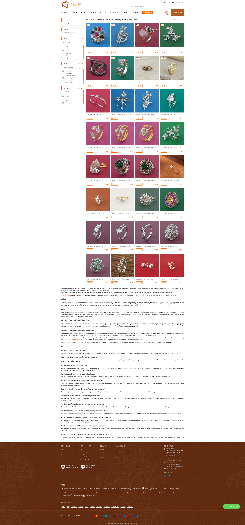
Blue (66, 55)
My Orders (118, 449)
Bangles (102, 449)
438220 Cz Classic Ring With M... (145, 279)
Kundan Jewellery (118, 492)
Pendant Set (103, 458)
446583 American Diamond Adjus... (171, 148)
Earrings (64, 492)
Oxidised (135, 12)
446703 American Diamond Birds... (146, 49)
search (103, 446)
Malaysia (99, 506)
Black (66, 51)
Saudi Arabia (115, 506)
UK (68, 506)
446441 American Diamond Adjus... (97, 115)
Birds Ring (67, 94)
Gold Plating (68, 80)
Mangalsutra (128, 492)
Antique (74, 12)
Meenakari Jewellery (139, 492)
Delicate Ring (68, 98)
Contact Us (64, 455)
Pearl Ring (67, 100)
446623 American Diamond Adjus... (97, 180)
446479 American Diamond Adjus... (97, 148)
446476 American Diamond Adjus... (171, 115)
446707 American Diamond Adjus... (97, 82)
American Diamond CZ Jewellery (92, 488)
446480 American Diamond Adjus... (121, 148)
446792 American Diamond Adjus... (121, 82)
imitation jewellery (75, 339)
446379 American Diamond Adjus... (171, 246)
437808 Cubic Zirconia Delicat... (96, 213)
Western (125, 12)
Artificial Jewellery (137, 488)
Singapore (106, 506)
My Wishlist (119, 452)
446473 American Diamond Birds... (146, 115)
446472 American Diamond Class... (121, 115)
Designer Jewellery (174, 488)
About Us (63, 452)
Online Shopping (158, 492)
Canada (81, 506)
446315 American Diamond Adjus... (171, 213)
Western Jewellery (78, 495)
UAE (87, 506)
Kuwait (92, 506)
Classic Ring (68, 96)
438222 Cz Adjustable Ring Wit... (170, 279)
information (66, 446)
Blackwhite (68, 53)
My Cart (118, 455)
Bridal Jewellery (155, 488)
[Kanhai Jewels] (72, 4)
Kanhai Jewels (67, 295)
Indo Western (114, 12)
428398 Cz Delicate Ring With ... (120, 279)
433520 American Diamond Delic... (171, 180)
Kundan (83, 12)
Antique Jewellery (125, 488)
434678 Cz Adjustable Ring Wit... (145, 82)
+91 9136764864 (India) (172, 463)
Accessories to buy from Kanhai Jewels (71, 488)
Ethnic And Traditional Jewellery (77, 492)
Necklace (102, 455)
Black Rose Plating (70, 75)
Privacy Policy (83, 452)
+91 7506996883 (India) (172, 464)
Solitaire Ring (68, 103)
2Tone (66, 46)
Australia (74, 506)
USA (63, 506)
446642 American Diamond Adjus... (146, 180)
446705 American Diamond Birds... (171, 49)
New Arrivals (177, 12)
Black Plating (68, 73)
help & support (85, 446)
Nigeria (123, 506)
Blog (62, 458)
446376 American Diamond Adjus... (97, 246)
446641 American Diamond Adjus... (121, 180)
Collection (64, 12)
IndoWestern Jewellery (105, 492)
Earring (102, 452)
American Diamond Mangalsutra (110, 488)
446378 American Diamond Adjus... (146, 246)
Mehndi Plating (69, 82)
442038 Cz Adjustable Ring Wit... (120, 213)
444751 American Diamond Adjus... (146, 213)
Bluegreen (67, 58)
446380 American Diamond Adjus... (97, 279)
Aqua (66, 48)
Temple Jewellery (66, 495)
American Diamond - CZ (98, 12)
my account (120, 446)
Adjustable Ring (69, 91)
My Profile (118, 458)
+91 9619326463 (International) (174, 466)
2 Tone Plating (68, 71)
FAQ (80, 449)
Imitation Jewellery (92, 492)
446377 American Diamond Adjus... (121, 246)
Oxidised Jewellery (169, 492)
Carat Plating (68, 78)
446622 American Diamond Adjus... (97, 49)
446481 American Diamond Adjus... (146, 148)
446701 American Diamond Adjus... (121, 49)
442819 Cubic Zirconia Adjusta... (170, 82)
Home (62, 449)
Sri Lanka (130, 506)
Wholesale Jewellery (90, 495)
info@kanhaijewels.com (172, 469)
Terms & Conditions (84, 459)
